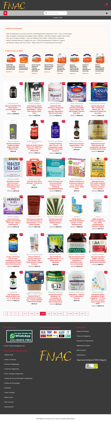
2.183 (60, 314)
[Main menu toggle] (5, 13)
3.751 (82, 314)
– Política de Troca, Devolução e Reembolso (17, 378)
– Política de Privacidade (11, 383)
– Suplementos (80, 355)
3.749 (70, 314)
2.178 (31, 314)
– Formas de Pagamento (11, 364)
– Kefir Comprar (81, 350)
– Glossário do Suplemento (84, 341)
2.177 (25, 314)
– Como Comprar (9, 392)
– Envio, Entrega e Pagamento (13, 374)
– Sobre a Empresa (9, 359)
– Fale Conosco (8, 402)
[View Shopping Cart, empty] (106, 5)
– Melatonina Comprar (83, 345)
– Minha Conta (8, 397)
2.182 (54, 314)
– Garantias (7, 388)
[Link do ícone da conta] (107, 13)
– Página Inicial (8, 355)
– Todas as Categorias (83, 336)
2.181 (48, 314)
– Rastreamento (8, 407)
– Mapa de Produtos (82, 331)
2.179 (37, 314)
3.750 (76, 314)
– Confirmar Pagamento (11, 369)
